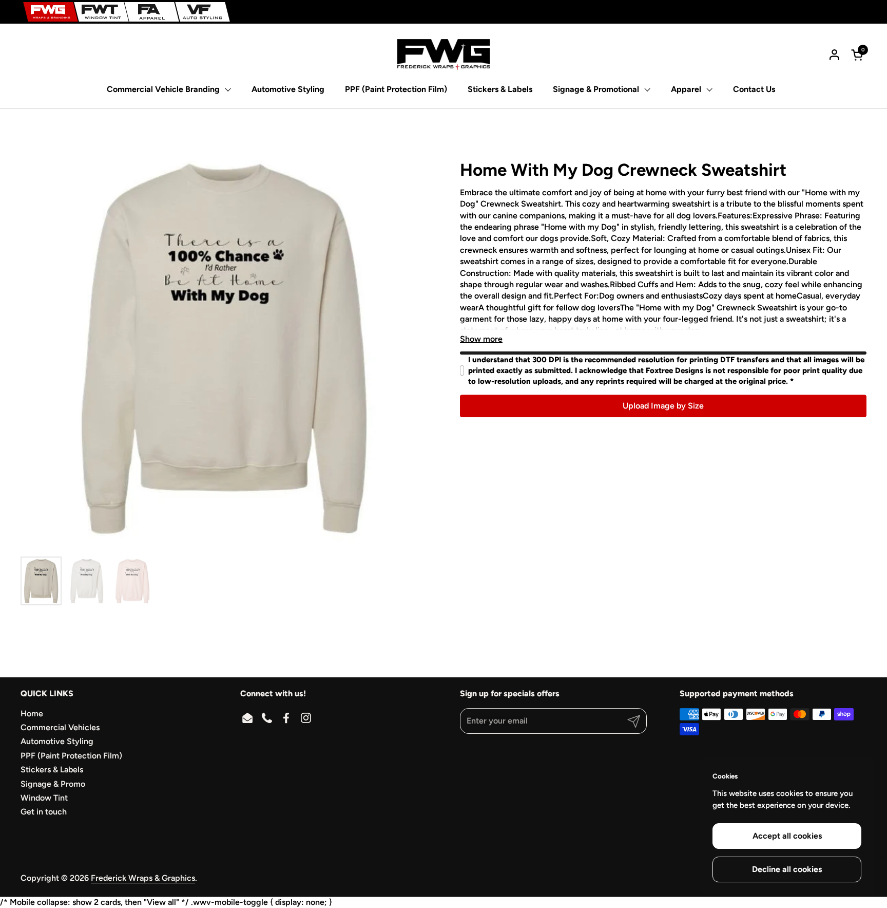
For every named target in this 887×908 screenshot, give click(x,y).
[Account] (834, 54)
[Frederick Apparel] (152, 12)
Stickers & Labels (52, 769)
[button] (858, 54)
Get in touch (44, 812)
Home (32, 713)
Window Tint (44, 798)
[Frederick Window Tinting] (101, 12)
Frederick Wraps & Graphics (143, 878)
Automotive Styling (57, 741)
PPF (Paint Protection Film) (71, 756)
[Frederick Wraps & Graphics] (50, 12)
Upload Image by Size (663, 406)
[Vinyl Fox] (202, 12)
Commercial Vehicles (60, 727)
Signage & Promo (53, 784)
